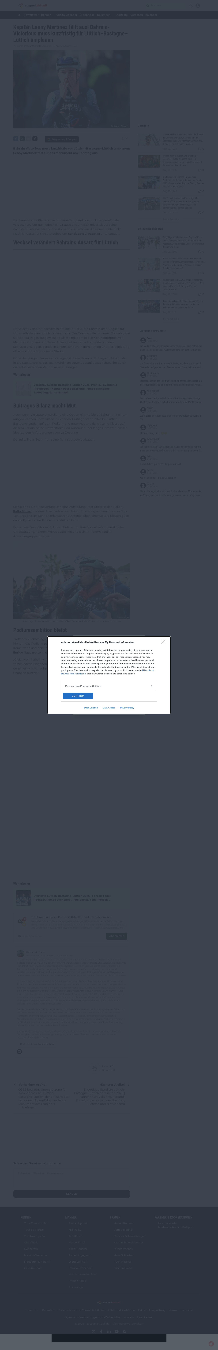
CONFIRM (78, 696)
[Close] (164, 643)
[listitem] (109, 686)
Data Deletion (91, 707)
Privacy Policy (127, 707)
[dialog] (109, 675)
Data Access (109, 707)
